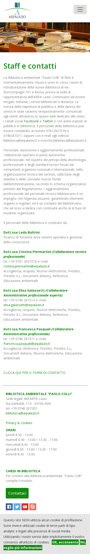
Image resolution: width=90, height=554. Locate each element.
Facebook (31, 121)
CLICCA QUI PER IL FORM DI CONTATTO (34, 372)
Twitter (47, 121)
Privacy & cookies (19, 423)
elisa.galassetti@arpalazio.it (23, 305)
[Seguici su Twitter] (17, 506)
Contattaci (17, 493)
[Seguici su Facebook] (9, 506)
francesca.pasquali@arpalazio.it (26, 343)
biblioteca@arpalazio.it (22, 413)
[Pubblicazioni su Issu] (32, 506)
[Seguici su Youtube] (24, 506)
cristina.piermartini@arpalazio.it (26, 266)
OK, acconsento (65, 542)
